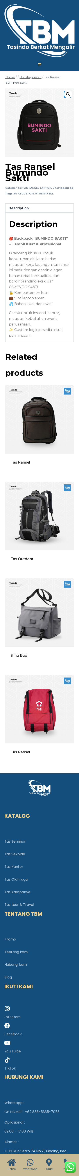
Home (12, 1169)
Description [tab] (19, 208)
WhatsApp (30, 1169)
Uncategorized (62, 187)
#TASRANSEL (44, 193)
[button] (39, 64)
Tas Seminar (15, 841)
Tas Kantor (13, 866)
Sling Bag (19, 655)
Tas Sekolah (14, 854)
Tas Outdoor (22, 559)
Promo (10, 939)
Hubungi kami (15, 964)
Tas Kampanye (17, 892)
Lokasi (49, 1169)
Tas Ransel (20, 462)
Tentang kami (16, 952)
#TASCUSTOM (24, 193)
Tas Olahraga (16, 879)
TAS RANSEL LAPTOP (36, 187)
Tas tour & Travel (19, 904)
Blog (8, 977)
